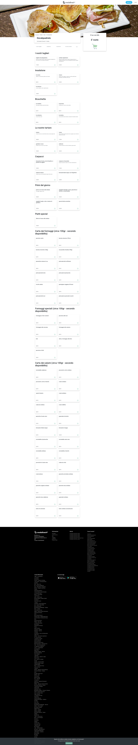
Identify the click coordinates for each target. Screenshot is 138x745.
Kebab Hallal (36, 687)
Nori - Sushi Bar (37, 678)
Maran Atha (36, 650)
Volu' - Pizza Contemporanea (39, 645)
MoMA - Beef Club (37, 621)
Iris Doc (35, 736)
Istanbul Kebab (37, 664)
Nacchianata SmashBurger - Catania (41, 607)
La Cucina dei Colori (38, 593)
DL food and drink (37, 637)
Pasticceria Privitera (38, 612)
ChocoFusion (36, 676)
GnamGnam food (37, 689)
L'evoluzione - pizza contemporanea (41, 633)
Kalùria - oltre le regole (38, 705)
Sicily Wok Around (37, 601)
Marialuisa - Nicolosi (38, 630)
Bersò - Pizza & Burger (38, 717)
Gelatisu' (36, 721)
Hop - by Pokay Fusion (38, 692)
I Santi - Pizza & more (38, 716)
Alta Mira (36, 582)
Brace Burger (36, 733)
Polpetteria (36, 696)
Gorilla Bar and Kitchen (38, 625)
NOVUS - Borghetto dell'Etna (39, 588)
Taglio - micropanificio (38, 576)
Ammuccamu (36, 703)
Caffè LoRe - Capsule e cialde (40, 656)
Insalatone (49, 46)
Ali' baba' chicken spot (38, 673)
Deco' (35, 672)
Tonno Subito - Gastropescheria (40, 581)
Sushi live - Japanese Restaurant (40, 681)
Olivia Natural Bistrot (38, 590)
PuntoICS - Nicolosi (38, 629)
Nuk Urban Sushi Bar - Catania (39, 712)
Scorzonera (36, 720)
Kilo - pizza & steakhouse (39, 585)
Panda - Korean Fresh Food (39, 691)
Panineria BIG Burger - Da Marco (40, 699)
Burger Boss (36, 682)
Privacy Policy (54, 540)
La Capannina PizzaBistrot (39, 646)
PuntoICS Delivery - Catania (39, 670)
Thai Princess (36, 595)
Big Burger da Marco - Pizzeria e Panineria (42, 690)
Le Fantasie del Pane (38, 695)
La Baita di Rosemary (38, 623)
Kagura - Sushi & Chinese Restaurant (41, 611)
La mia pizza (36, 680)
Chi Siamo (54, 533)
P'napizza (36, 668)
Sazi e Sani (36, 702)
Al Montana (36, 579)
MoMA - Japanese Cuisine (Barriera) (41, 669)
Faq (52, 536)
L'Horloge (36, 632)
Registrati (129, 2)
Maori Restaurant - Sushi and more (40, 643)
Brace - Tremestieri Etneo (39, 665)
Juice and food (37, 667)
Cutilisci (35, 589)
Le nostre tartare (68, 46)
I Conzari (36, 602)
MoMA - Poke (37, 674)
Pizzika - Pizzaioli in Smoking (39, 580)
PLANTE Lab (36, 722)
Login (135, 2)
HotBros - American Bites (39, 661)
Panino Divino (36, 658)
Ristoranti (37, 34)
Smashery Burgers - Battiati (39, 651)
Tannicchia (36, 655)
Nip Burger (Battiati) (38, 652)
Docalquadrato (37, 648)
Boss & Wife (36, 624)
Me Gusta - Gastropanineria (39, 729)
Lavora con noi (54, 534)
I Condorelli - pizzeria (38, 638)
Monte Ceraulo (37, 677)
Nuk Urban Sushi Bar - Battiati (39, 685)
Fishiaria (35, 713)
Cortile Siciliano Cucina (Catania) (40, 591)
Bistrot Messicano (37, 606)
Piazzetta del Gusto (38, 620)
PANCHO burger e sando (39, 663)
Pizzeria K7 (36, 599)
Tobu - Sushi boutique (38, 727)
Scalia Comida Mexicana (38, 730)
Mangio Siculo (37, 708)
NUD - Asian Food (37, 584)
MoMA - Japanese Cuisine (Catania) (41, 683)
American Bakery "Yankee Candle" (40, 598)
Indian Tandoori (37, 694)
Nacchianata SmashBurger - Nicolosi (41, 704)
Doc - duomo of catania (38, 659)
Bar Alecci (36, 734)
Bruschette (58, 46)
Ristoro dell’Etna (37, 641)
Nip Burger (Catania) (38, 707)
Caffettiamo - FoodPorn (39, 731)
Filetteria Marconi (37, 698)
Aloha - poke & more (38, 597)
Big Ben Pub (36, 714)
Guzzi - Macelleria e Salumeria (40, 586)
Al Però (35, 660)
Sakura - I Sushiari (37, 709)
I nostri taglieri (38, 46)
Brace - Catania (37, 608)
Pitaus (35, 626)
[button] (77, 46)
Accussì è (36, 718)
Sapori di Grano (37, 628)
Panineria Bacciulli (37, 639)
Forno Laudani (37, 654)
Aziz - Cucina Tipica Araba (39, 604)
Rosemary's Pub (37, 724)
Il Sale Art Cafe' (37, 725)
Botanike (36, 700)
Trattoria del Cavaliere (38, 686)
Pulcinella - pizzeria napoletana (40, 603)
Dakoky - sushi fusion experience (40, 635)
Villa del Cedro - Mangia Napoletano (41, 616)
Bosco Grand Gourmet (38, 615)
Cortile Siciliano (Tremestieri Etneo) (41, 617)
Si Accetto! (69, 743)
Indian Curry (36, 634)
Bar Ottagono (36, 726)
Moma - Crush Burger (38, 594)
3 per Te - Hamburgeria (38, 647)
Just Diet (36, 735)
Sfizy (35, 619)
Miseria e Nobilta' (37, 711)
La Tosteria (36, 577)
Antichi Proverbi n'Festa (38, 642)
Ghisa (35, 613)
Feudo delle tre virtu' (38, 610)
